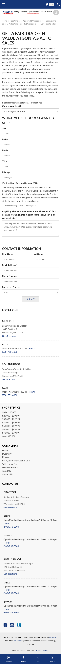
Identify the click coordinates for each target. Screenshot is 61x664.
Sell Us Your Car (9, 464)
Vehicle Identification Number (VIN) (20, 183)
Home (5, 21)
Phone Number (9, 276)
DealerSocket (18, 641)
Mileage (6, 172)
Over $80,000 (8, 436)
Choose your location (12, 106)
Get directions (9, 336)
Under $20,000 (9, 412)
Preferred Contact (11, 287)
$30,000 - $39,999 (11, 419)
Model (5, 150)
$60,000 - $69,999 (11, 429)
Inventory (6, 453)
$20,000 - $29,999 (11, 415)
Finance (6, 457)
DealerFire (53, 637)
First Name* (8, 254)
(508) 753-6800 (9, 352)
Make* (5, 139)
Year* (5, 128)
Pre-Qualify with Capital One (16, 460)
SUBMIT (31, 299)
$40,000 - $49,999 (11, 422)
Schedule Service (10, 467)
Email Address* (9, 265)
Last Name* (38, 254)
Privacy (39, 650)
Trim (4, 161)
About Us (6, 471)
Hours (32, 348)
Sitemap (46, 650)
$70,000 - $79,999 (11, 433)
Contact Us (7, 474)
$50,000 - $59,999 (11, 426)
